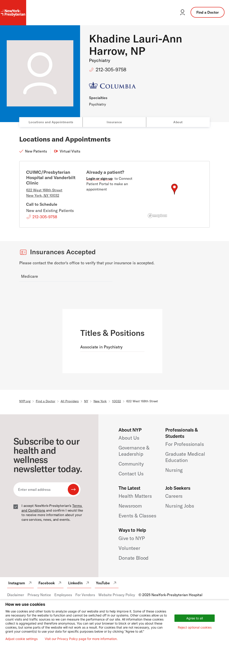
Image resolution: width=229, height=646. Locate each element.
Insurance (114, 122)
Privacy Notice (39, 595)
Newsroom (130, 506)
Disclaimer (15, 595)
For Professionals (184, 444)
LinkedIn (75, 583)
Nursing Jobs (179, 506)
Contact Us (131, 473)
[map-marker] (174, 189)
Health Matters (135, 496)
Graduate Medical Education (185, 457)
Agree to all (194, 618)
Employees (63, 595)
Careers (173, 496)
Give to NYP (132, 538)
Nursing (174, 470)
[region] (174, 194)
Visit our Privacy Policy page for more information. (81, 639)
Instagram (16, 583)
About (178, 122)
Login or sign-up (99, 178)
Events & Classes (137, 516)
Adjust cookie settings (21, 639)
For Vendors (85, 595)
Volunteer (129, 548)
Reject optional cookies (195, 627)
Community (131, 464)
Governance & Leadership (134, 451)
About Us (129, 438)
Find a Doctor (207, 12)
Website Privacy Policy (116, 595)
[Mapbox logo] (157, 215)
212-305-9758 (111, 69)
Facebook (46, 583)
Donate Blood (133, 558)
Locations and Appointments (51, 122)
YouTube (103, 583)
